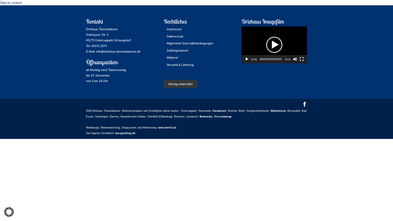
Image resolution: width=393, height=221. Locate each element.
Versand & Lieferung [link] (180, 65)
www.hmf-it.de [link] (167, 127)
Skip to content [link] (10, 3)
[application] (274, 44)
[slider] (271, 59)
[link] (219, 110)
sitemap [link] (226, 116)
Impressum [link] (174, 29)
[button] (274, 45)
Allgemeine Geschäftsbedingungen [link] (190, 43)
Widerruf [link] (172, 57)
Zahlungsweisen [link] (177, 50)
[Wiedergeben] (247, 59)
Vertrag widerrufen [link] (180, 84)
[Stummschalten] (295, 59)
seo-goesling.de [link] (125, 133)
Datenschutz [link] (175, 36)
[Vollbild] (302, 59)
